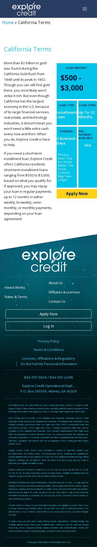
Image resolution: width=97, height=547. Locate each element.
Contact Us (57, 301)
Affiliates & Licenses (64, 292)
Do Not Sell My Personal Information (49, 363)
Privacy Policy (48, 341)
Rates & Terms (16, 296)
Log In (48, 326)
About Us (56, 282)
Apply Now (77, 193)
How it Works (15, 287)
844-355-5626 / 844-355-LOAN (48, 377)
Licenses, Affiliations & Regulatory (48, 358)
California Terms (27, 49)
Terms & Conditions (48, 349)
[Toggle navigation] (84, 9)
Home (8, 22)
